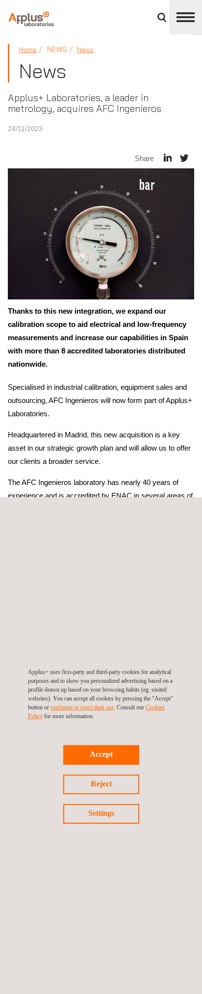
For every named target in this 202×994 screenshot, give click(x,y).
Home (28, 50)
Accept (101, 754)
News (85, 50)
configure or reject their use (82, 707)
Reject (101, 783)
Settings (101, 813)
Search (162, 17)
